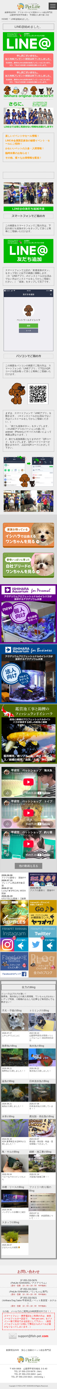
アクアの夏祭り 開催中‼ (14, 877)
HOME (5, 19)
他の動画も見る (28, 865)
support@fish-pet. (33, 1336)
